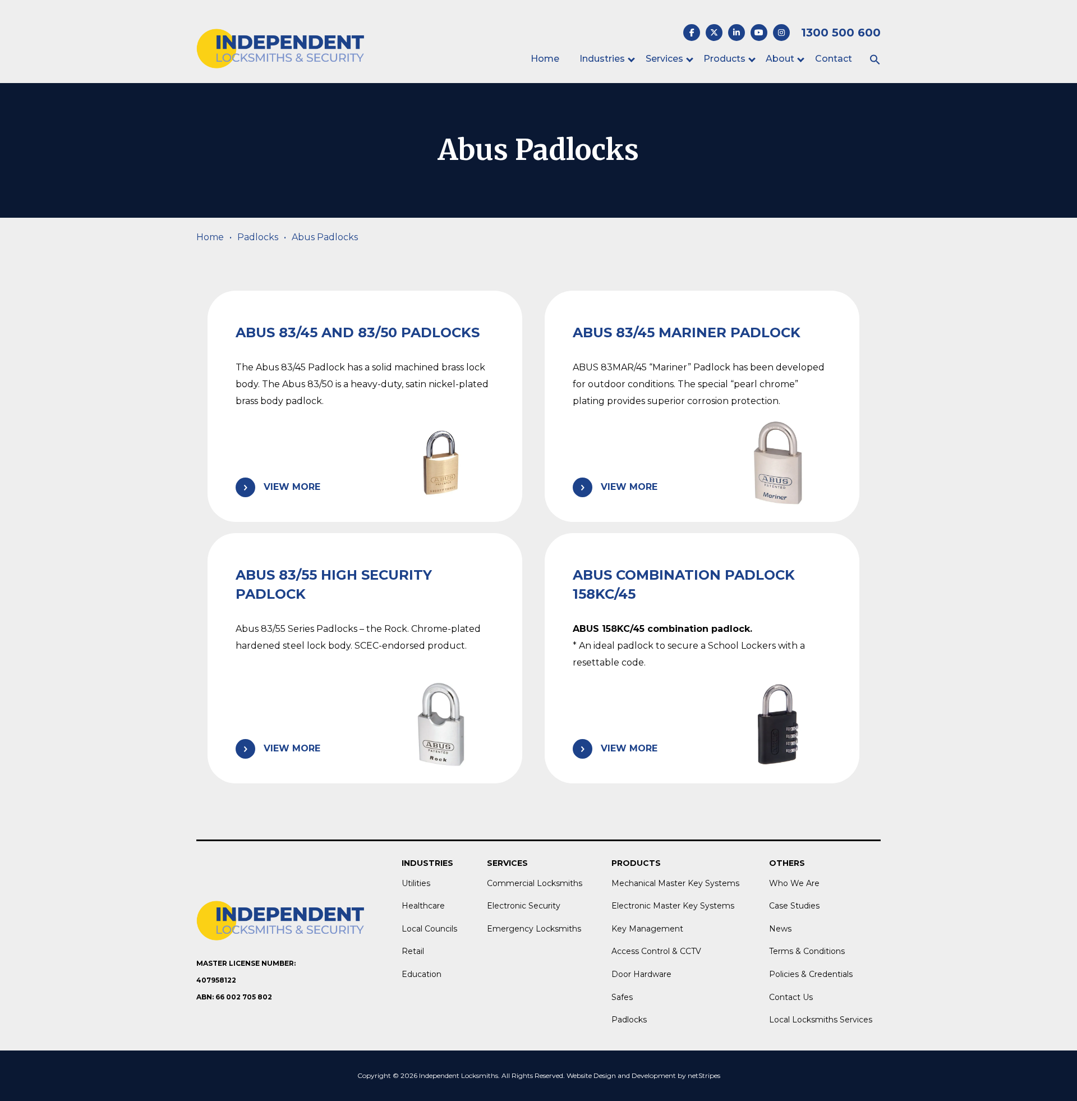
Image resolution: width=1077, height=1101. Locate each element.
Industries (602, 58)
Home (545, 58)
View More (292, 486)
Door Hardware (641, 974)
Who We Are (794, 883)
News (780, 929)
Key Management (647, 929)
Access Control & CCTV (656, 951)
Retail (413, 951)
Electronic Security (523, 906)
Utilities (416, 883)
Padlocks (257, 237)
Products (724, 58)
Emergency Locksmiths (534, 929)
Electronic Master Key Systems (672, 906)
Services (664, 58)
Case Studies (794, 906)
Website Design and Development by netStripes (643, 1075)
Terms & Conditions (807, 951)
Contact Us (791, 997)
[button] (875, 60)
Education (421, 974)
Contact (833, 58)
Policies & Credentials (811, 974)
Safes (622, 997)
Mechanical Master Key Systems (675, 883)
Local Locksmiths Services (820, 1020)
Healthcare (423, 906)
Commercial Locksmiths (534, 883)
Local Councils (429, 929)
